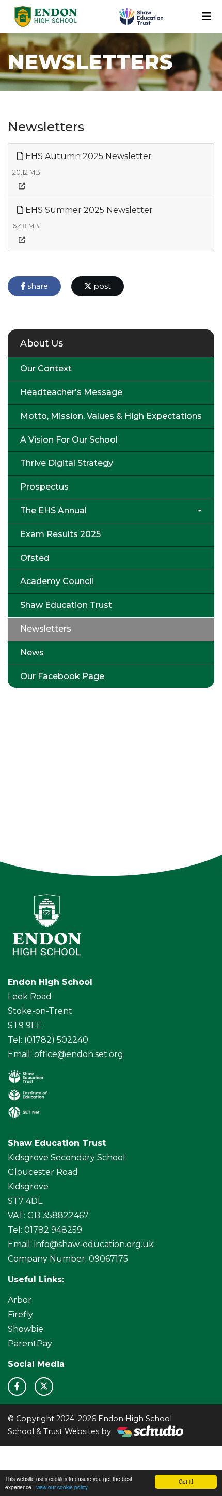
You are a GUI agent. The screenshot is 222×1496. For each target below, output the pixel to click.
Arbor (19, 1300)
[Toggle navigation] (206, 16)
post (101, 286)
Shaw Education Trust (66, 605)
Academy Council (56, 581)
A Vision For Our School (69, 440)
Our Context (46, 368)
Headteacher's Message (71, 392)
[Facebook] (17, 1386)
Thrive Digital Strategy (66, 463)
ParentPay (30, 1343)
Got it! (186, 1481)
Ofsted (35, 558)
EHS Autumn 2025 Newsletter (87, 156)
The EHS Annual (53, 510)
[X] (44, 1386)
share (36, 286)
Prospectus (44, 487)
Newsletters (45, 629)
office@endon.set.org (78, 1054)
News (32, 652)
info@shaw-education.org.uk (94, 1244)
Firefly (20, 1314)
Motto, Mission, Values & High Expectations (111, 416)
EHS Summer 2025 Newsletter (88, 210)
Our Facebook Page (62, 676)
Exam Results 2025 (60, 534)
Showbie (25, 1329)
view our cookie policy (62, 1487)
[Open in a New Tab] (21, 186)
